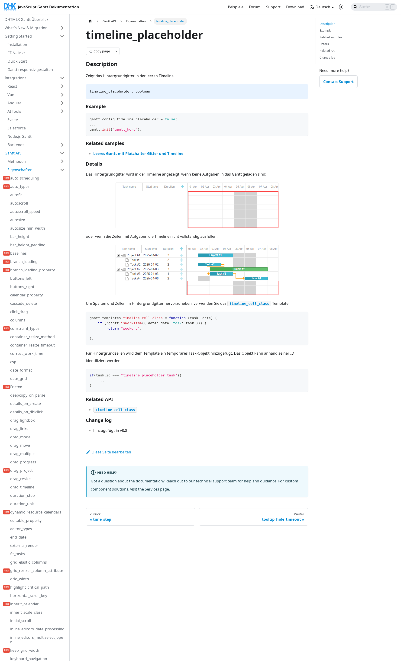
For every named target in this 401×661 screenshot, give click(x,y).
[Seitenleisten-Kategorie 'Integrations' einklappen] (62, 78)
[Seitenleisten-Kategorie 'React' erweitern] (62, 86)
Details (324, 44)
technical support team (217, 481)
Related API (327, 50)
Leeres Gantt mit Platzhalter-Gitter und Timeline (138, 153)
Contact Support (338, 81)
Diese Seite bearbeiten (111, 452)
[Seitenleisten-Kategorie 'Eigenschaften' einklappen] (62, 169)
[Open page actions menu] (116, 51)
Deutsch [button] (323, 7)
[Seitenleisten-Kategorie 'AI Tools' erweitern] (62, 111)
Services (152, 489)
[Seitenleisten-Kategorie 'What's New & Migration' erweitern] (62, 28)
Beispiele (235, 7)
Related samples (331, 37)
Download (295, 7)
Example (325, 30)
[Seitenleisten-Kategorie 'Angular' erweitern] (62, 103)
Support (273, 7)
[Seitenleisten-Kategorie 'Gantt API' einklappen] (62, 153)
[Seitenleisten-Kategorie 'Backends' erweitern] (62, 144)
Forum (255, 7)
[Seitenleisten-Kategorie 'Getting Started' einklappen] (62, 36)
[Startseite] (90, 21)
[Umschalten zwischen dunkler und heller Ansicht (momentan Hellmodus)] (340, 7)
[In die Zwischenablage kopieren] (302, 118)
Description (327, 24)
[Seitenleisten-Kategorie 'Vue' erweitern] (62, 94)
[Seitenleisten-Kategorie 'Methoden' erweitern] (62, 161)
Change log (327, 57)
